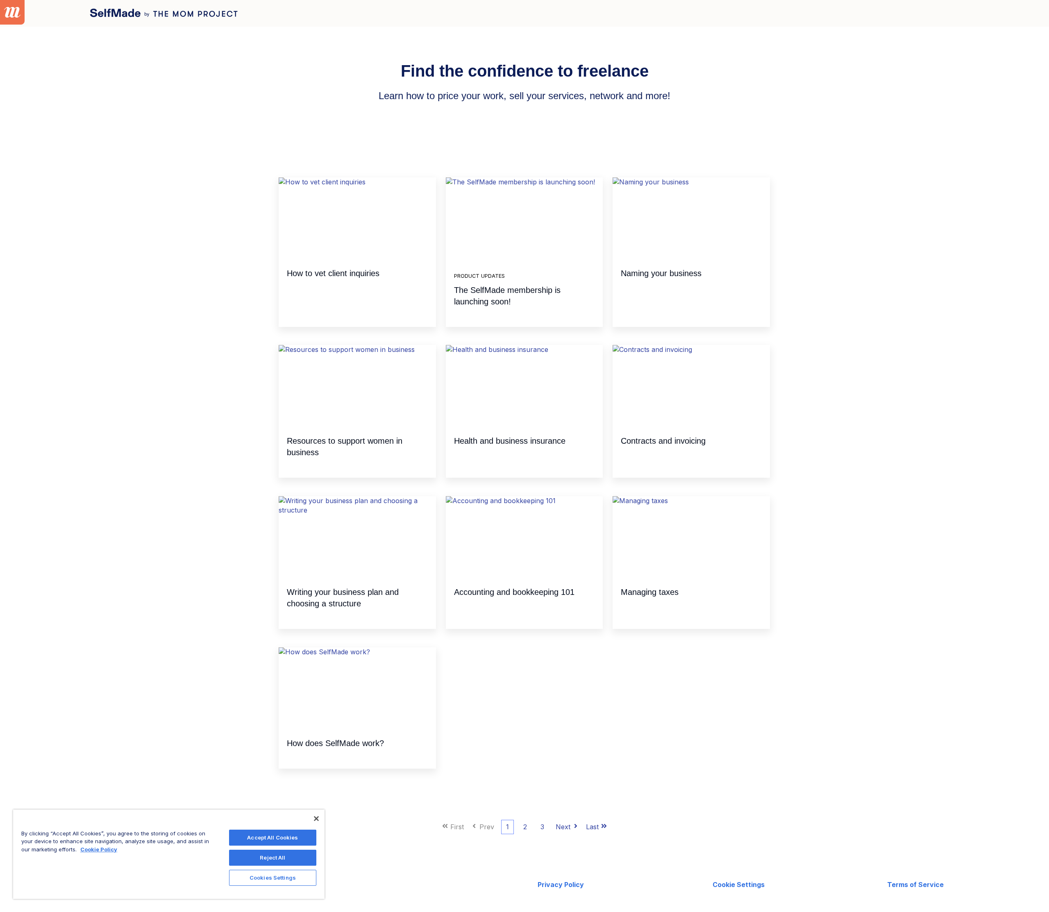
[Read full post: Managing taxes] (691, 537)
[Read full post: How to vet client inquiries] (357, 218)
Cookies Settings (273, 877)
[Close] (316, 818)
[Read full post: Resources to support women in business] (357, 386)
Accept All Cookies (272, 837)
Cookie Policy (98, 849)
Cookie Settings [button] (739, 884)
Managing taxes (650, 592)
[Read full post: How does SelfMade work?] (357, 688)
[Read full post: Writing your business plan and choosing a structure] (357, 537)
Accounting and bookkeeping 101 (514, 592)
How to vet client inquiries (333, 273)
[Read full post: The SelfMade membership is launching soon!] (524, 218)
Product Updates (479, 276)
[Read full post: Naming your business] (691, 218)
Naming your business (661, 273)
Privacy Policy (561, 884)
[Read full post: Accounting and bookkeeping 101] (524, 537)
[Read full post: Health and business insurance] (524, 386)
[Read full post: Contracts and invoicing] (691, 386)
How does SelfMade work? (335, 743)
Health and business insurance (509, 440)
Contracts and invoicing (663, 440)
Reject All (272, 857)
